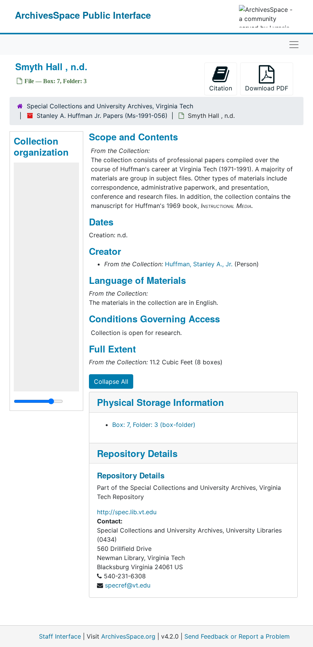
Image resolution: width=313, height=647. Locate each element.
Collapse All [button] (111, 381)
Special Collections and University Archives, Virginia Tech (110, 106)
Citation (220, 88)
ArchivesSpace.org (128, 636)
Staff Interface (60, 636)
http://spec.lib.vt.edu (126, 512)
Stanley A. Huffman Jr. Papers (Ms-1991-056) (102, 115)
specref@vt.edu (127, 585)
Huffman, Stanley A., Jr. (198, 264)
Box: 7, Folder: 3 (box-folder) (153, 424)
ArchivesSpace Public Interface (83, 14)
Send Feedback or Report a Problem (237, 636)
